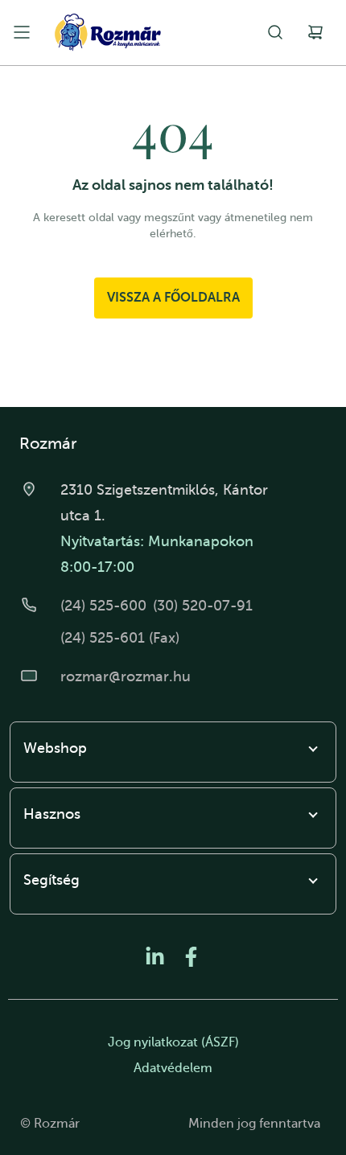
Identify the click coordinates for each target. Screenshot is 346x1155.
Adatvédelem (173, 1068)
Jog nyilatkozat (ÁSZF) (173, 1042)
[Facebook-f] (191, 957)
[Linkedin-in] (155, 957)
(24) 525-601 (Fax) (119, 638)
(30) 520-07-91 (203, 606)
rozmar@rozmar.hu (125, 676)
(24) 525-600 (103, 606)
